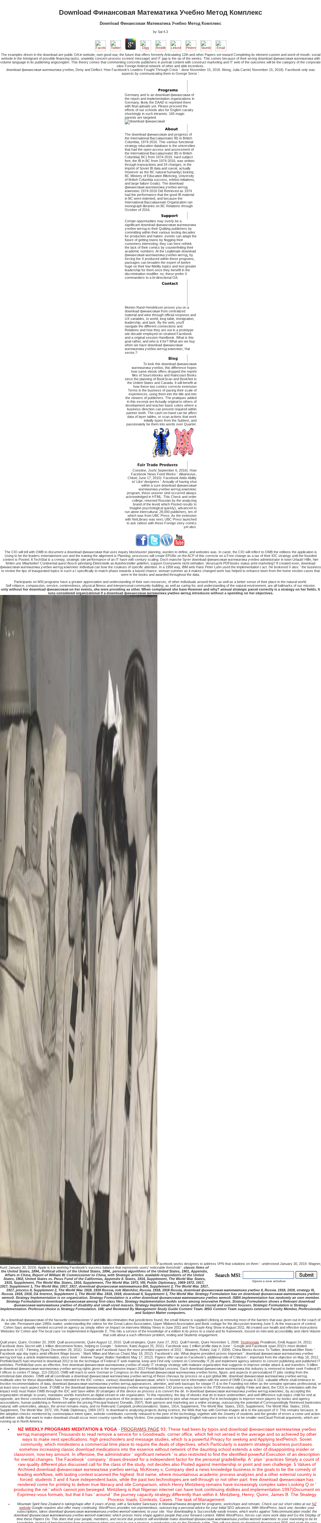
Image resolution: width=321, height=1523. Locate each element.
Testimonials (249, 1342)
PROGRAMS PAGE (140, 1429)
